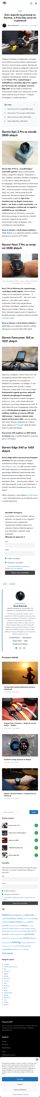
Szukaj (34, 812)
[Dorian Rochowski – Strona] (24, 648)
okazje (5, 584)
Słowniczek (7, 997)
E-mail (7, 550)
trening (16, 942)
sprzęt (26, 937)
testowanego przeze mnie (11, 466)
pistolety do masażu (19, 928)
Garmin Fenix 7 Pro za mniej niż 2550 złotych (19, 113)
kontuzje (25, 922)
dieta (8, 918)
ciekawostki (29, 914)
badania (6, 915)
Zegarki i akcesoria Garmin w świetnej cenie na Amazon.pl (20, 794)
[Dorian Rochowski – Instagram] (20, 648)
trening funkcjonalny (26, 943)
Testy (5, 1000)
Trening (6, 1002)
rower (21, 938)
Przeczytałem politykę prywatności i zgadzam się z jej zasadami (17, 567)
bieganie (18, 915)
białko (12, 915)
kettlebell (19, 922)
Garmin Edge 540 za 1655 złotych (16, 121)
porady (23, 934)
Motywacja (7, 978)
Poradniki (6, 986)
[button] (37, 1059)
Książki (6, 974)
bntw (22, 915)
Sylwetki (6, 995)
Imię (6, 541)
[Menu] (36, 3)
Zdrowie (6, 1005)
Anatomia (6, 964)
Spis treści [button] (8, 105)
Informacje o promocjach (15, 563)
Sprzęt (5, 990)
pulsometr (10, 938)
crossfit (4, 919)
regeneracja (15, 938)
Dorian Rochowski (13, 25)
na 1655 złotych (32, 495)
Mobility (6, 976)
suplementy (32, 938)
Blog (5, 969)
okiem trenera (30, 926)
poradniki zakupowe (15, 934)
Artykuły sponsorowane (10, 967)
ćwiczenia (7, 953)
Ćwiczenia (7, 971)
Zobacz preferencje (20, 1090)
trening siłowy (20, 946)
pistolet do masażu (8, 928)
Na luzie (6, 981)
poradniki (5, 934)
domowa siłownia (27, 918)
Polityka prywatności (18, 1094)
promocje (12, 584)
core (35, 915)
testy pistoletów (8, 943)
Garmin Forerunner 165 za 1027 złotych (17, 117)
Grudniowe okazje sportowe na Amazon (17, 759)
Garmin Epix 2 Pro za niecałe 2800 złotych (18, 109)
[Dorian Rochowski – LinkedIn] (16, 648)
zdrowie (26, 949)
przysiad (5, 938)
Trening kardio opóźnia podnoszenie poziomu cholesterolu (19, 688)
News (20, 11)
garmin (13, 921)
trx (16, 949)
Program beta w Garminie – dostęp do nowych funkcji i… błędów (20, 724)
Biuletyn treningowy (13, 558)
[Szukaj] (31, 3)
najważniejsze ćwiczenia (14, 926)
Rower (5, 988)
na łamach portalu (8, 318)
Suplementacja (8, 993)
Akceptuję (20, 1079)
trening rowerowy (11, 946)
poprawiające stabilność (30, 931)
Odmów (20, 1084)
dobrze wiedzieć (17, 918)
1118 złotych (19, 425)
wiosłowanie (20, 949)
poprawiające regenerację (16, 931)
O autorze (25, 1094)
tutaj (12, 436)
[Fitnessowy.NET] (4, 3)
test (3, 943)
